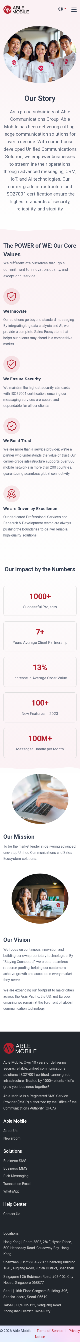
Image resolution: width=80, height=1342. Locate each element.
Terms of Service (50, 1331)
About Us (10, 1131)
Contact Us (11, 1214)
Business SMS (14, 1161)
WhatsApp (11, 1191)
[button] (62, 9)
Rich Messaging (15, 1176)
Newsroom (11, 1138)
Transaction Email (16, 1184)
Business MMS (15, 1168)
